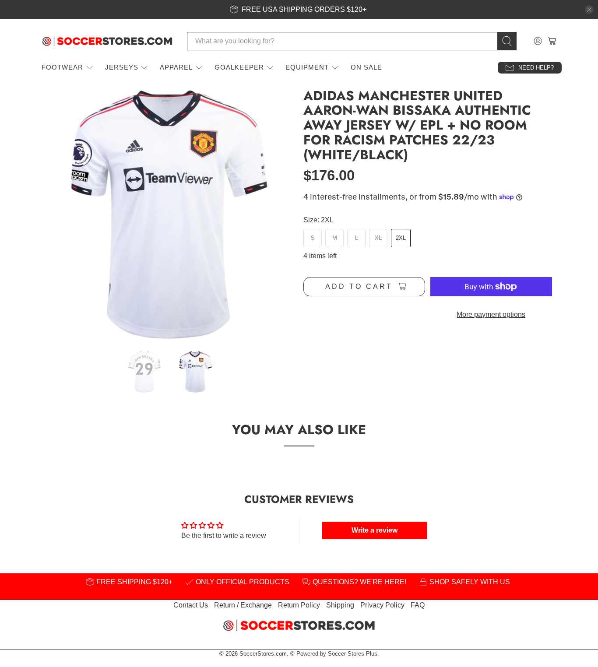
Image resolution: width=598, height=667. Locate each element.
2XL (401, 238)
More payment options (491, 314)
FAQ (418, 605)
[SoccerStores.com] (107, 41)
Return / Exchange (243, 605)
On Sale (366, 67)
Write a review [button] (374, 530)
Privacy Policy (382, 605)
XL (378, 238)
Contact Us (190, 605)
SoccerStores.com (263, 653)
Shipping (340, 605)
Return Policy (299, 605)
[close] (589, 9)
